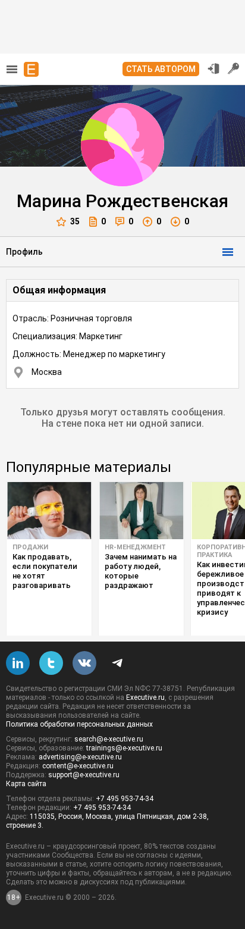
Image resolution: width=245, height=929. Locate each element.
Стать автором (161, 69)
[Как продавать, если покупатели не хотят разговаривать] (49, 510)
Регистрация (234, 68)
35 (75, 221)
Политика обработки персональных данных (79, 724)
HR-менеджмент (135, 547)
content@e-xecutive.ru (78, 766)
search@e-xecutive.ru (108, 739)
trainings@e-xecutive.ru (124, 748)
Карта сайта (26, 784)
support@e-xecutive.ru (84, 775)
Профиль (24, 252)
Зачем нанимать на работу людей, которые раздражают (141, 571)
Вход (213, 68)
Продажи (30, 547)
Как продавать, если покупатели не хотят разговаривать (44, 571)
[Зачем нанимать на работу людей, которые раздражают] (141, 510)
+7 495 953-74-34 (124, 799)
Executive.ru (145, 697)
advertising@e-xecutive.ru (80, 757)
